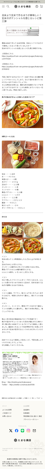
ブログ (38, 398)
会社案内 (26, 410)
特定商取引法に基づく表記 (32, 416)
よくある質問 (7, 410)
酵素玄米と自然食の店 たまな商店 (12, 398)
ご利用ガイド (7, 413)
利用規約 (26, 413)
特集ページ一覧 (29, 398)
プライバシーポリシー (31, 419)
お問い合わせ (7, 416)
